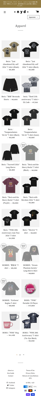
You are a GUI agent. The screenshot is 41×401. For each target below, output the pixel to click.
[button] (33, 17)
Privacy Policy (30, 373)
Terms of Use (30, 370)
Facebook (11, 383)
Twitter (11, 385)
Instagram (11, 388)
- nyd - (33, 383)
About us (11, 370)
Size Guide (10, 373)
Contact (10, 376)
